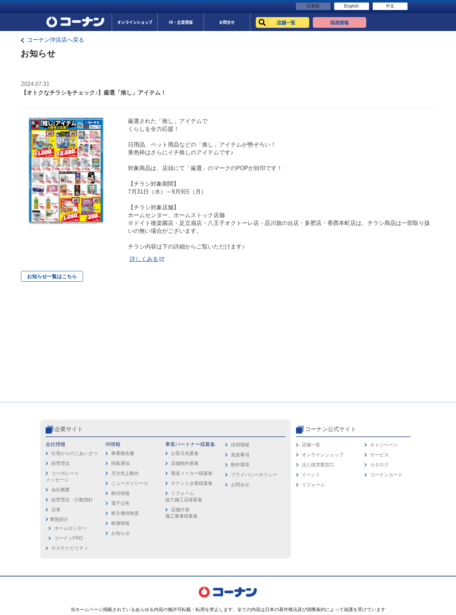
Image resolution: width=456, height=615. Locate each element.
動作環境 (240, 464)
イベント (311, 474)
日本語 (313, 6)
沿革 (56, 509)
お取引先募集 (185, 453)
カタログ (379, 464)
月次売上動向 (125, 473)
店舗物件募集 (185, 463)
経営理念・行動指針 (72, 499)
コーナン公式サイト (330, 429)
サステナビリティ (69, 548)
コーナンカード (386, 474)
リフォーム (313, 484)
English (351, 6)
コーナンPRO (68, 538)
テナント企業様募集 (192, 483)
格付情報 (120, 493)
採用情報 (240, 444)
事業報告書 (122, 453)
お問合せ (240, 484)
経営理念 (60, 463)
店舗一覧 (311, 444)
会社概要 (60, 489)
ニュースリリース (129, 483)
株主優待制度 (125, 513)
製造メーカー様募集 (192, 473)
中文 (390, 6)
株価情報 (120, 523)
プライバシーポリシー (254, 474)
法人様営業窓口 (318, 464)
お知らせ (120, 533)
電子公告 (120, 503)
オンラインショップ (322, 454)
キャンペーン (384, 444)
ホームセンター (70, 528)
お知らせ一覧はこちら (52, 276)
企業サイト (69, 429)
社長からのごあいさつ (74, 453)
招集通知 (120, 463)
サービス (379, 454)
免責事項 (240, 454)
